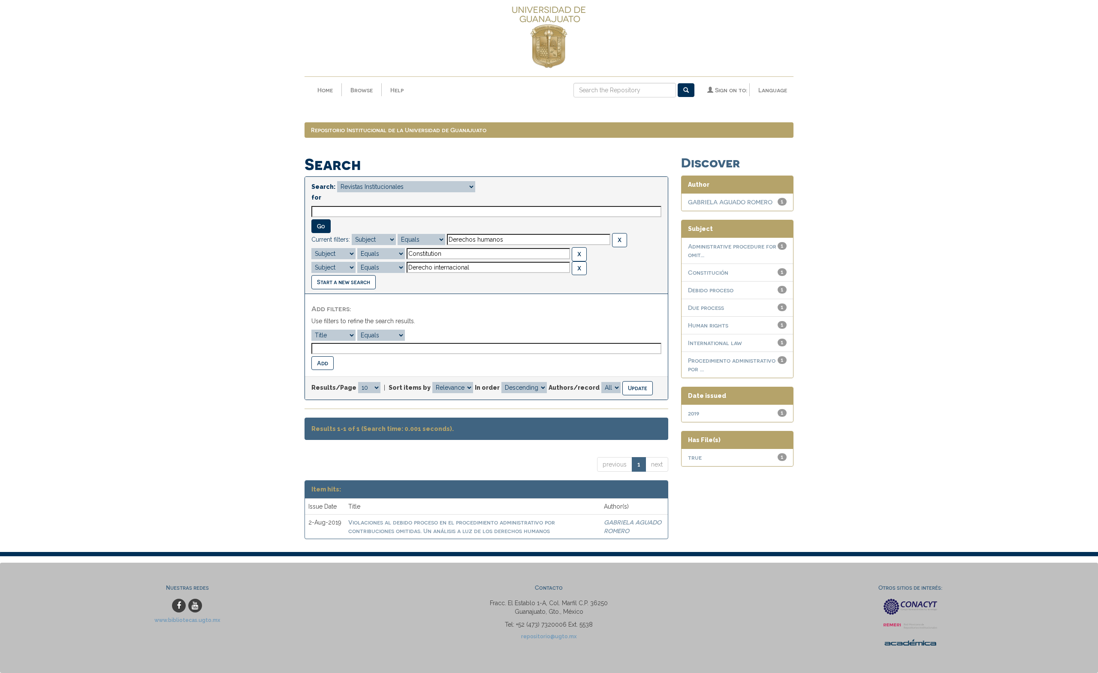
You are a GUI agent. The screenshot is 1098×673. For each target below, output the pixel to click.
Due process (706, 307)
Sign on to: (730, 90)
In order (487, 387)
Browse (361, 90)
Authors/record (574, 387)
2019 (693, 413)
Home (325, 90)
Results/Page (333, 387)
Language (772, 90)
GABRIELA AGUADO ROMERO (730, 202)
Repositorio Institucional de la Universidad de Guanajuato (398, 129)
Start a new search (343, 282)
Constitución (708, 272)
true (695, 457)
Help (397, 90)
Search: (323, 186)
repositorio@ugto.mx (549, 636)
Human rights (708, 325)
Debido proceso (710, 290)
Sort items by (410, 387)
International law (715, 342)
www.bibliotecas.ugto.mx (187, 620)
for (316, 197)
